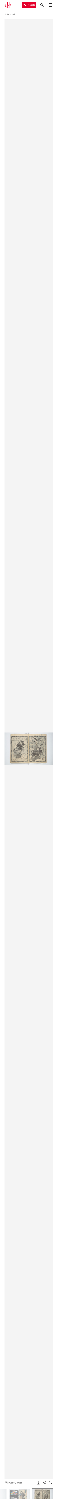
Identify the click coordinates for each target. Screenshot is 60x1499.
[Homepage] (7, 5)
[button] (28, 748)
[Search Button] (42, 5)
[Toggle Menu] (50, 5)
